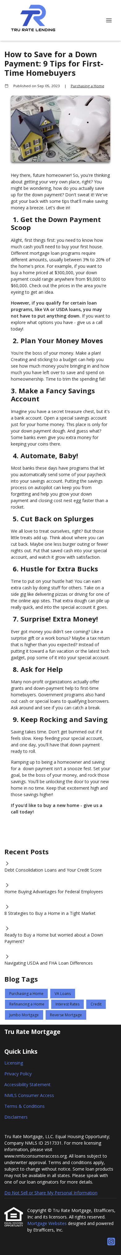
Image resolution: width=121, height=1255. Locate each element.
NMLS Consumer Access (29, 1095)
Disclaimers (16, 1117)
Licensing (13, 1063)
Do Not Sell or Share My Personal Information (50, 1193)
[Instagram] (111, 1241)
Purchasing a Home (87, 85)
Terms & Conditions (24, 1106)
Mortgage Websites (47, 1223)
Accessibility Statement (27, 1084)
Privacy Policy (18, 1074)
